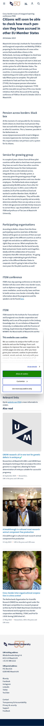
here (22, 299)
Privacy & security (10, 705)
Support (6, 708)
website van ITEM (14, 402)
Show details (32, 367)
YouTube (6, 692)
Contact (6, 699)
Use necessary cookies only (22, 389)
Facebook (6, 681)
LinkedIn (6, 687)
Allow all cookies (22, 374)
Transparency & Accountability (15, 702)
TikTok (5, 690)
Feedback (6, 711)
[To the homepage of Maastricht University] (15, 3)
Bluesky (6, 678)
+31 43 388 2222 (9, 661)
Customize (21, 381)
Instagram (7, 684)
